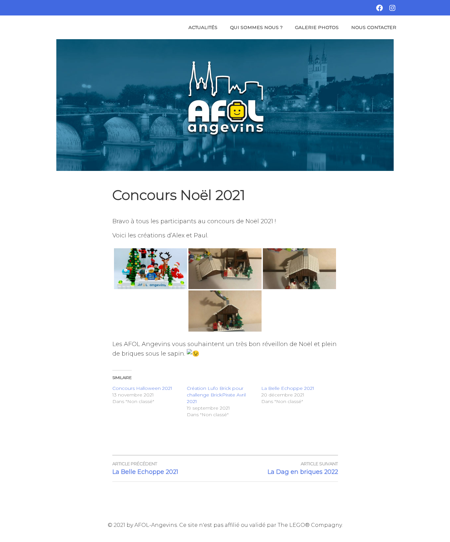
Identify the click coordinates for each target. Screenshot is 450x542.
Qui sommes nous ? (256, 27)
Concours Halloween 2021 (142, 388)
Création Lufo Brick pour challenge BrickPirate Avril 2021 (216, 394)
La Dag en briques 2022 (302, 468)
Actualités (202, 27)
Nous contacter (373, 27)
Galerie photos (317, 27)
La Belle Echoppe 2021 (287, 388)
